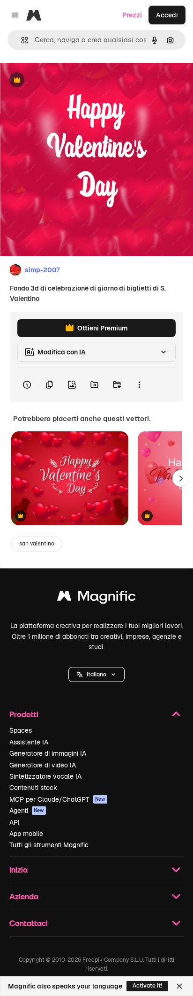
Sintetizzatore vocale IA (45, 776)
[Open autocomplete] (21, 40)
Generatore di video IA (42, 765)
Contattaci (28, 923)
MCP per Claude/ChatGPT (57, 799)
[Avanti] (180, 478)
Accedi (167, 15)
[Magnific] (96, 598)
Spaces (20, 730)
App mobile (26, 833)
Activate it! (147, 985)
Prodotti (23, 714)
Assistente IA (28, 742)
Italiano (96, 674)
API (14, 822)
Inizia (18, 869)
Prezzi (132, 15)
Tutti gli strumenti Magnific (49, 845)
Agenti (26, 810)
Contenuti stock (33, 787)
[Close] (179, 986)
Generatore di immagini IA (47, 753)
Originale (62, 80)
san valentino (36, 543)
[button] (96, 674)
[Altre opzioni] (139, 384)
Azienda (23, 896)
